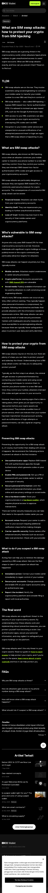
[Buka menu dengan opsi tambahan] (43, 3)
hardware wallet (31, 500)
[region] (24, 874)
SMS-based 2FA (16, 282)
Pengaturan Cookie (24, 886)
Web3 (15, 16)
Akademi (5, 16)
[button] (4, 10)
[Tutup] (43, 859)
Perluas (41, 735)
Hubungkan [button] (35, 3)
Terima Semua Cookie (24, 880)
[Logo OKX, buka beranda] (9, 3)
